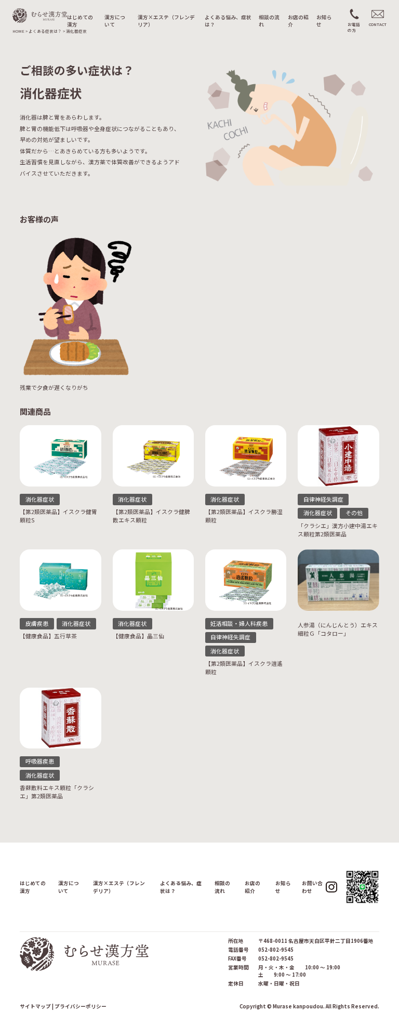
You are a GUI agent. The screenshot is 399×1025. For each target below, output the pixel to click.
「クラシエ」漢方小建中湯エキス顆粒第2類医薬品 (338, 530)
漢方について (114, 21)
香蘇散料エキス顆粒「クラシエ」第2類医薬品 (57, 792)
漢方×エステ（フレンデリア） (166, 21)
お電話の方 (354, 27)
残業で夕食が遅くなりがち (54, 387)
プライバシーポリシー (81, 1006)
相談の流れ (269, 21)
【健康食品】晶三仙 (138, 636)
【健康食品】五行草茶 (48, 636)
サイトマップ (35, 1006)
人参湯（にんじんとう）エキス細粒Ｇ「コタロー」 (338, 629)
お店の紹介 (298, 21)
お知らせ (324, 21)
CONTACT (378, 24)
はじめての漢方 (80, 21)
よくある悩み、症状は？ (228, 21)
